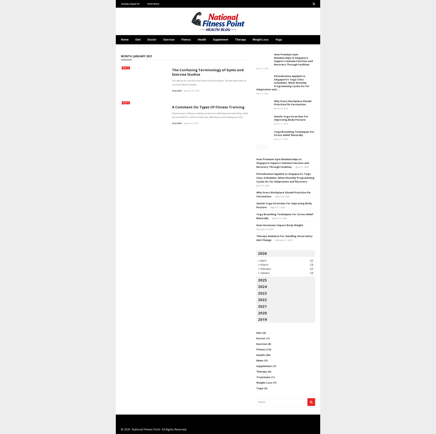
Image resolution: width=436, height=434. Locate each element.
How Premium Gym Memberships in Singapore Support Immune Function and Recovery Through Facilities (293, 59)
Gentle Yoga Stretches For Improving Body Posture (291, 118)
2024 (262, 286)
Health (202, 39)
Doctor (152, 39)
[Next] (264, 147)
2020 (262, 312)
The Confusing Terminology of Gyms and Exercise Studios (208, 72)
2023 (262, 293)
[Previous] (258, 147)
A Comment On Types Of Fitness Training (208, 107)
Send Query (153, 4)
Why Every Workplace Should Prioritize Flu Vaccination (292, 102)
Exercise (169, 39)
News (259, 360)
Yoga (278, 39)
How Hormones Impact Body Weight (279, 225)
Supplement (220, 39)
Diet (138, 39)
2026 (262, 253)
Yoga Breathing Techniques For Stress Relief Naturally (294, 133)
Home (125, 39)
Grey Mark (177, 90)
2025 (262, 280)
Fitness (186, 39)
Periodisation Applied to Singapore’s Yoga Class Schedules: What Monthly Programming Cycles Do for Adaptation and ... (282, 82)
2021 (262, 306)
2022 (262, 299)
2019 (262, 319)
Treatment (263, 377)
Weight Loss (261, 39)
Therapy (240, 39)
